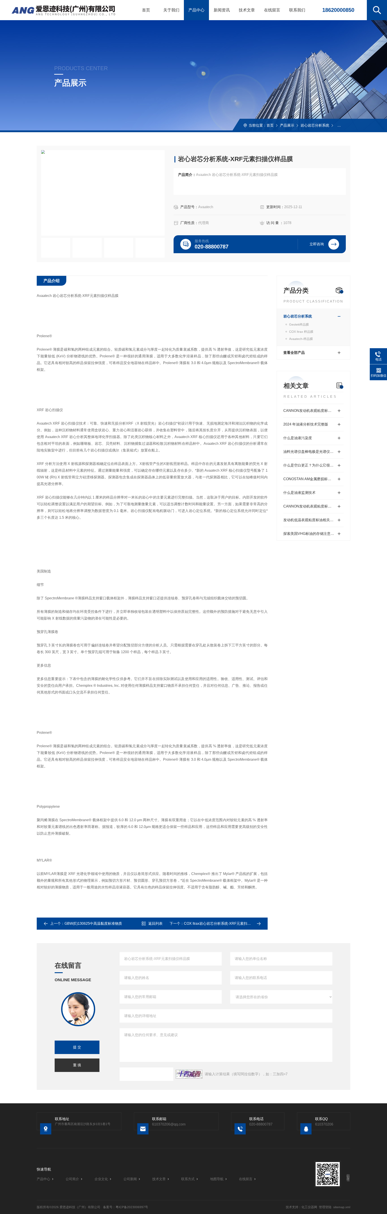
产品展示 (287, 125)
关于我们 (171, 10)
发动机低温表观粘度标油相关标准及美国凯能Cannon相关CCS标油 (313, 520)
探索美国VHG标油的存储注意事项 (310, 534)
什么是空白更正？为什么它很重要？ (312, 465)
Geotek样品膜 (299, 324)
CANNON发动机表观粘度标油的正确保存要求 (313, 506)
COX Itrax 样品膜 (301, 331)
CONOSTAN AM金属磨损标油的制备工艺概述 (313, 479)
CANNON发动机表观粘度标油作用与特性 (313, 411)
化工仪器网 (309, 1207)
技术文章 (247, 10)
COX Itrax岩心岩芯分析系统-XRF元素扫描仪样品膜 (224, 923)
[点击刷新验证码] (189, 1074)
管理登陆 (325, 1207)
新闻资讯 (222, 10)
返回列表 (155, 923)
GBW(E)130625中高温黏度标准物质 (93, 923)
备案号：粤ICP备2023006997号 (125, 1207)
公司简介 (72, 1179)
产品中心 (196, 10)
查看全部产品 (294, 352)
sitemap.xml (341, 1207)
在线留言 (272, 10)
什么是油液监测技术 (299, 493)
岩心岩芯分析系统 (315, 125)
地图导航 (217, 1179)
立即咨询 (317, 244)
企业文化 (101, 1179)
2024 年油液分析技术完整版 (305, 424)
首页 (146, 10)
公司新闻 (130, 1179)
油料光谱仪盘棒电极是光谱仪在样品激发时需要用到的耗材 (313, 452)
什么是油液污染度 (297, 438)
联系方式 (188, 1179)
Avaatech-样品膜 (348, 125)
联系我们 (297, 10)
